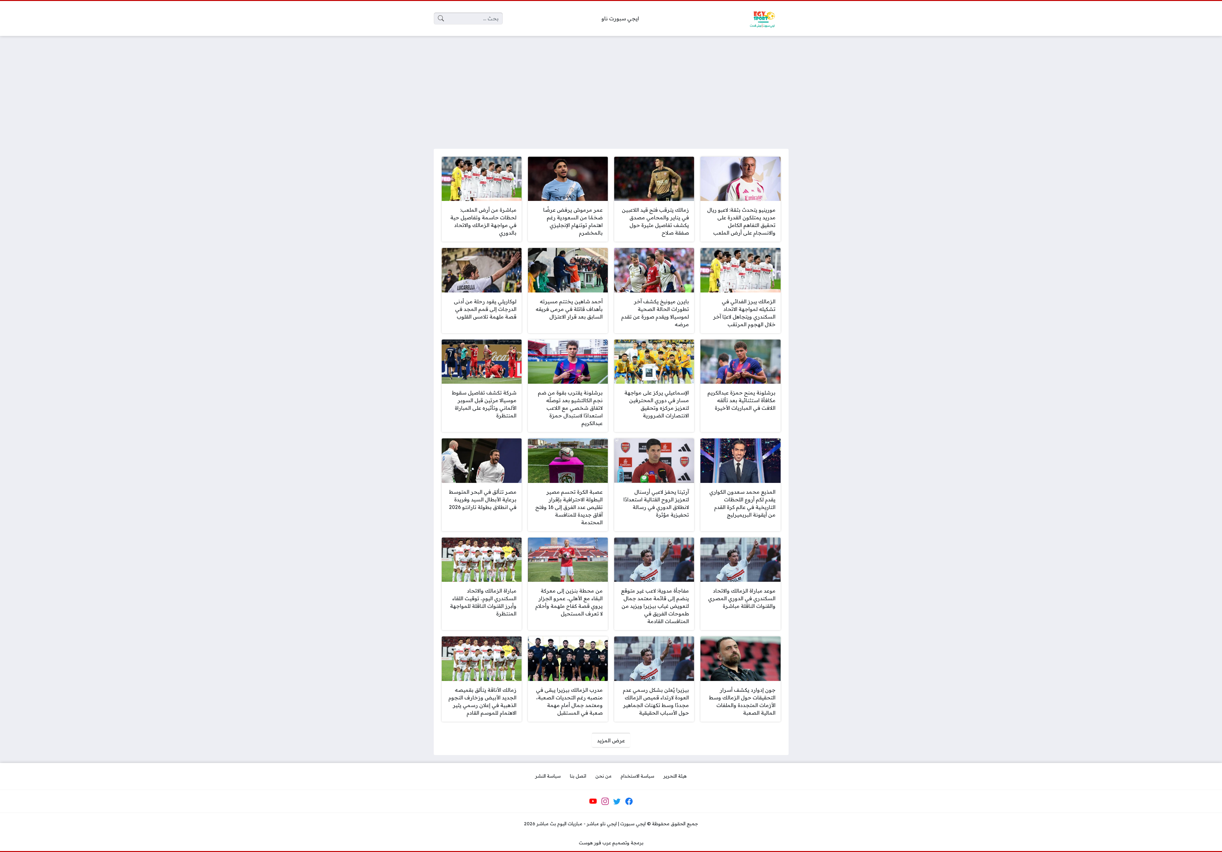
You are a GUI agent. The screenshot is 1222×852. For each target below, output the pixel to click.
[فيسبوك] (629, 801)
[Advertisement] (611, 88)
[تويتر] (617, 801)
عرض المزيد (611, 740)
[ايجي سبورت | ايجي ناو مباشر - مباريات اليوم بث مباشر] (762, 18)
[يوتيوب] (593, 801)
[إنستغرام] (605, 801)
